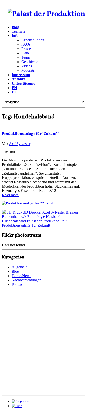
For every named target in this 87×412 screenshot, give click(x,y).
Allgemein (20, 267)
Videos (26, 66)
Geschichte (29, 62)
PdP (63, 221)
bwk (23, 217)
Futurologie (36, 217)
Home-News (21, 276)
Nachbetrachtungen (26, 280)
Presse (26, 49)
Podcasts (28, 70)
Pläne (25, 53)
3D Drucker (32, 212)
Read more (10, 195)
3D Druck (14, 212)
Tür (34, 225)
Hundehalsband (14, 221)
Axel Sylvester (53, 212)
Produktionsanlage (16, 225)
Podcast (17, 284)
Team (25, 57)
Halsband (53, 217)
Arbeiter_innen (32, 40)
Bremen (72, 212)
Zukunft (44, 225)
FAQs (25, 44)
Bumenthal (10, 217)
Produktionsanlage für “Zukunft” (30, 134)
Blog (15, 271)
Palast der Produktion (43, 221)
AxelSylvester (19, 144)
